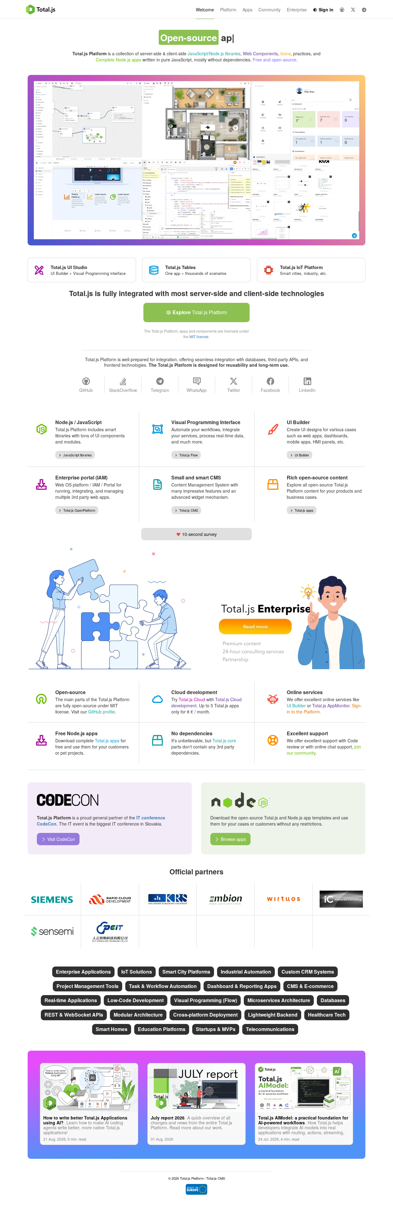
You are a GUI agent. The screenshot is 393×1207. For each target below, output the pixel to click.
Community (270, 9)
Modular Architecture (138, 1014)
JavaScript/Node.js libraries (214, 53)
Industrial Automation (246, 971)
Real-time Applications (71, 1000)
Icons (285, 53)
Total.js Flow (188, 454)
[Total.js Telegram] (364, 9)
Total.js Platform (200, 312)
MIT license (198, 336)
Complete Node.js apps (118, 60)
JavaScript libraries (77, 454)
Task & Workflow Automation (163, 986)
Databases (333, 1000)
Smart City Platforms (186, 971)
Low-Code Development (135, 1000)
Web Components (260, 53)
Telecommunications (270, 1029)
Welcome (205, 9)
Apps (247, 9)
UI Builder (302, 454)
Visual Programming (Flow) (205, 1000)
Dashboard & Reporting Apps (242, 986)
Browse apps (233, 839)
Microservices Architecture (278, 1000)
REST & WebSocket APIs (74, 1014)
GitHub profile (101, 712)
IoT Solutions (136, 971)
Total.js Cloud (192, 699)
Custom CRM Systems (308, 971)
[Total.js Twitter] (353, 9)
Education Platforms (161, 1029)
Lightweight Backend (273, 1014)
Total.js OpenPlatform (79, 510)
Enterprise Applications (83, 971)
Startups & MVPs (215, 1029)
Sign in (326, 9)
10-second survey (199, 534)
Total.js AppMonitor (330, 705)
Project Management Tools (87, 986)
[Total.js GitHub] (342, 9)
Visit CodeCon (61, 839)
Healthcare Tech (327, 1014)
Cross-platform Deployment (205, 1014)
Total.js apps (304, 510)
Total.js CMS (188, 510)
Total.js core (224, 740)
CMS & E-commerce (310, 986)
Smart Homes (111, 1029)
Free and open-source (274, 60)
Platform (228, 9)
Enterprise (297, 9)
